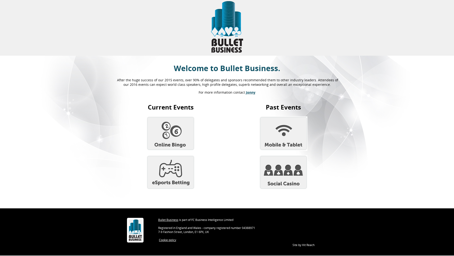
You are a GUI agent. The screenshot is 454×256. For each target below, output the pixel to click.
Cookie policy (167, 240)
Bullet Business (168, 220)
